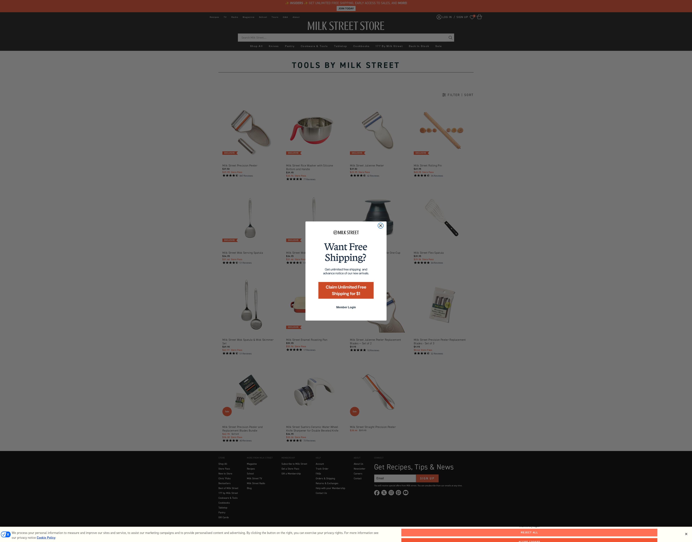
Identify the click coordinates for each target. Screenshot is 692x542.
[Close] (686, 534)
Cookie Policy (46, 538)
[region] (346, 534)
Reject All (529, 532)
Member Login (346, 307)
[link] (346, 265)
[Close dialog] (380, 225)
